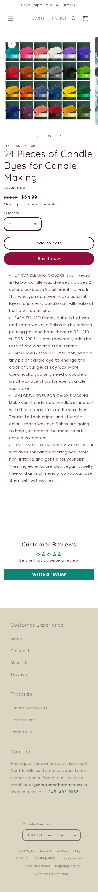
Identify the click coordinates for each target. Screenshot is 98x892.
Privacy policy (71, 858)
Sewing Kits (21, 732)
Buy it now (49, 258)
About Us (19, 662)
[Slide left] (37, 136)
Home (16, 639)
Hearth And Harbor (46, 851)
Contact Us (21, 650)
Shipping (11, 204)
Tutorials (18, 674)
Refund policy (44, 858)
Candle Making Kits (29, 708)
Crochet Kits (22, 720)
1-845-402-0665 (62, 792)
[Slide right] (60, 136)
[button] (10, 18)
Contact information (51, 874)
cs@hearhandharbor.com (55, 784)
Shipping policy (67, 866)
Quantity (11, 213)
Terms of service (36, 866)
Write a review (49, 574)
